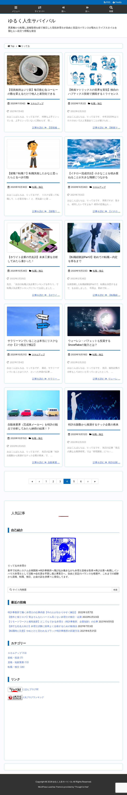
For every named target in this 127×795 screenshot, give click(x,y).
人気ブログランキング (33, 697)
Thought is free (81, 787)
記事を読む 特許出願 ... (106, 462)
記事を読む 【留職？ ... (46, 211)
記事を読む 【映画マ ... (106, 127)
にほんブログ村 (30, 689)
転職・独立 (96, 103)
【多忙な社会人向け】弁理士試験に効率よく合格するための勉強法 (42, 626)
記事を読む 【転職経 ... (106, 295)
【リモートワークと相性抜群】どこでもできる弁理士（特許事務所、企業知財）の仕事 (53, 621)
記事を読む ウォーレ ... (106, 378)
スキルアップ (37, 103)
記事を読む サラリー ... (46, 378)
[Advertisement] (63, 730)
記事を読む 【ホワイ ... (46, 295)
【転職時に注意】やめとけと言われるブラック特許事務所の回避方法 (44, 630)
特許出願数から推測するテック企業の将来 (93, 424)
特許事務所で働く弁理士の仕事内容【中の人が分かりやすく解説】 (42, 612)
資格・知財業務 (18, 662)
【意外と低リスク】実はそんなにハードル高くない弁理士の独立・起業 (45, 616)
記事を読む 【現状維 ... (46, 127)
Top (12, 46)
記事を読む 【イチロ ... (106, 211)
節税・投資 (15, 657)
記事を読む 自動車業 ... (46, 462)
